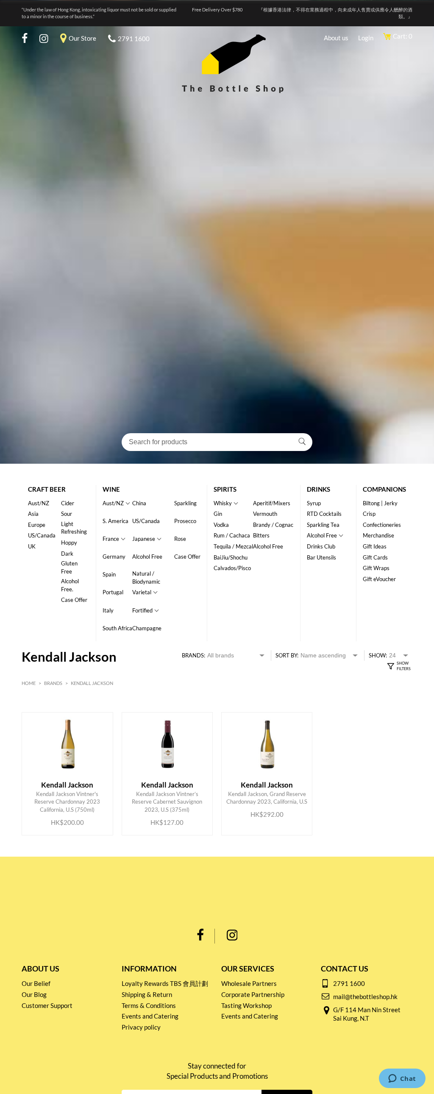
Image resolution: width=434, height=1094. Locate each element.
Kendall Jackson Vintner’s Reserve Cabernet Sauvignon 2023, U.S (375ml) (167, 777)
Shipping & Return (147, 994)
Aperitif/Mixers (271, 503)
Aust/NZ (38, 503)
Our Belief (36, 983)
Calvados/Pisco (232, 568)
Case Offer (74, 599)
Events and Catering (150, 1016)
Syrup (314, 503)
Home (29, 683)
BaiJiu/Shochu (231, 557)
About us (336, 38)
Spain (109, 574)
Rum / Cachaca (232, 535)
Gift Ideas (375, 546)
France (111, 538)
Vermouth (265, 513)
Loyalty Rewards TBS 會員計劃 (165, 983)
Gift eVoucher (379, 579)
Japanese (143, 538)
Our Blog (34, 994)
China (139, 503)
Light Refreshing (74, 528)
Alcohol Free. (70, 585)
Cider (67, 503)
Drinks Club (321, 546)
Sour (66, 513)
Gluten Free (69, 567)
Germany (114, 556)
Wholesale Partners (249, 983)
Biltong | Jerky (380, 503)
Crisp (369, 513)
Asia (33, 513)
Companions (384, 489)
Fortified (142, 610)
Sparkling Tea (323, 524)
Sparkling (185, 503)
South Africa (117, 628)
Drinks (318, 489)
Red (107, 707)
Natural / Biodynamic (146, 577)
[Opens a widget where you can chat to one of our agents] (402, 1079)
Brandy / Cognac (273, 524)
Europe (36, 524)
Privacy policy (141, 1027)
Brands (53, 683)
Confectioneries (382, 524)
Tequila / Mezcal (233, 546)
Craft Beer (47, 489)
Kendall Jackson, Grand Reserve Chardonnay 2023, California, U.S (267, 777)
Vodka (221, 524)
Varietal (141, 592)
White (50, 707)
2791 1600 (134, 38)
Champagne (146, 628)
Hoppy (69, 542)
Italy (108, 610)
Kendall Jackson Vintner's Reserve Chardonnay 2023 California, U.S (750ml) (67, 777)
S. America (115, 521)
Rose (180, 538)
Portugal (113, 592)
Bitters (261, 535)
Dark (67, 553)
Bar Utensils (321, 557)
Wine (111, 489)
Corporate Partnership (252, 994)
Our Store (82, 38)
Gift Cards (375, 557)
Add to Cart (69, 797)
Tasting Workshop (246, 1005)
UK (32, 546)
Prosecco (185, 521)
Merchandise (378, 535)
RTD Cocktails (324, 513)
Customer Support (47, 1005)
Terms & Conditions (149, 1005)
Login (365, 38)
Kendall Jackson (92, 683)
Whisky (223, 503)
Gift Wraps (376, 568)
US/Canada (42, 535)
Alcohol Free (147, 556)
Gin (218, 513)
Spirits (225, 489)
